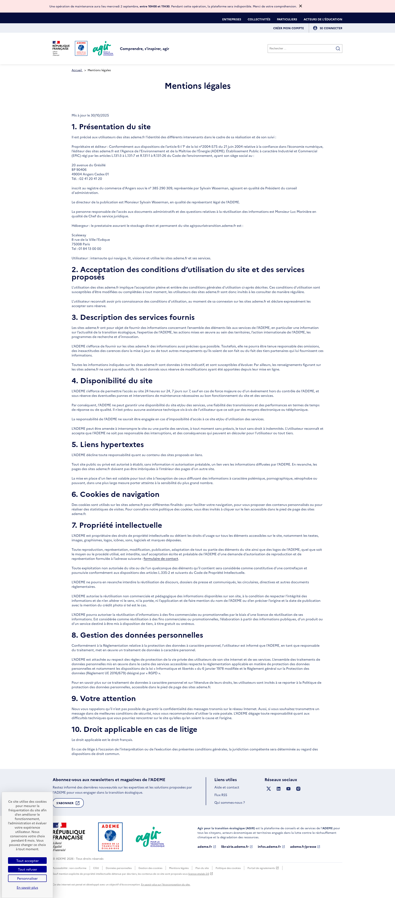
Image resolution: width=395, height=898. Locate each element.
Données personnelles (119, 868)
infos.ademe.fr (269, 846)
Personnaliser (27, 878)
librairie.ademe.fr (235, 846)
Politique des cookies (228, 868)
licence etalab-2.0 (198, 873)
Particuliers (287, 19)
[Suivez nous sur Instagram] (298, 789)
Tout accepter (27, 860)
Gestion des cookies (150, 868)
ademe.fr (205, 846)
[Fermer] (300, 6)
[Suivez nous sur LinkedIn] (278, 789)
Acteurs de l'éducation (323, 19)
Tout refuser (27, 869)
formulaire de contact (161, 558)
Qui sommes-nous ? (229, 802)
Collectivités (259, 19)
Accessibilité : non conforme (69, 868)
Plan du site (202, 868)
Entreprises (231, 19)
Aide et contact (226, 787)
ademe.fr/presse (303, 846)
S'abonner (64, 804)
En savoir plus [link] (27, 887)
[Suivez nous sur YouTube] (288, 789)
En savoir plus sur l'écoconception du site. (165, 884)
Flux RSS (220, 794)
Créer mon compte (288, 28)
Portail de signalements (261, 868)
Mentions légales (179, 868)
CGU (96, 868)
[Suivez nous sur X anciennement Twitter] (268, 789)
